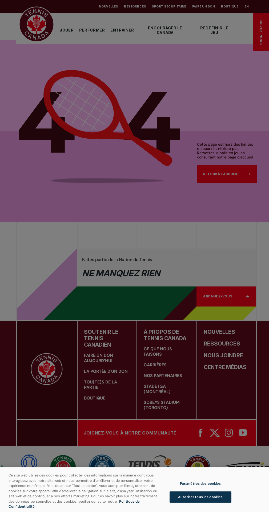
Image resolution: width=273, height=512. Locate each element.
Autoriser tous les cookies (200, 497)
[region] (134, 489)
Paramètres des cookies (200, 483)
